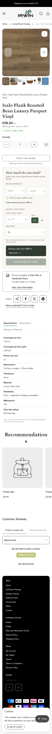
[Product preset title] (22, 467)
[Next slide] (43, 52)
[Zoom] (44, 34)
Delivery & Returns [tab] (13, 329)
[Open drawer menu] (4, 13)
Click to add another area (19, 198)
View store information (22, 287)
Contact (9, 610)
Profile (8, 626)
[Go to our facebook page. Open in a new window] (9, 687)
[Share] (17, 298)
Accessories (11, 602)
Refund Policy (11, 635)
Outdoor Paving (12, 594)
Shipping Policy (12, 639)
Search (9, 659)
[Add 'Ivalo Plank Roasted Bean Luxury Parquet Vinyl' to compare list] (46, 144)
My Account (11, 651)
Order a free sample (26, 158)
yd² (42, 220)
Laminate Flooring (13, 589)
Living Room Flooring (21, 24)
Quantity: (6, 137)
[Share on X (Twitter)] (34, 298)
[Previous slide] (8, 52)
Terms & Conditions (14, 663)
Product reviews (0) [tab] (14, 530)
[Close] (45, 711)
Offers (8, 606)
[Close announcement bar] (48, 3)
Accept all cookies (14, 727)
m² (35, 220)
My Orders (10, 655)
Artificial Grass (12, 598)
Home (4, 24)
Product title (8, 492)
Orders (8, 622)
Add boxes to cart (26, 262)
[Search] (41, 13)
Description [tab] (25, 323)
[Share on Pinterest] (43, 298)
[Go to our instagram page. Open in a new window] (18, 687)
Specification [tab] (10, 323)
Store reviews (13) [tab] (37, 530)
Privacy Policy (12, 668)
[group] (6, 81)
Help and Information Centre (17, 631)
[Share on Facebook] (25, 298)
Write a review (26, 555)
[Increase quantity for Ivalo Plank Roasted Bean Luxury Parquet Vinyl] (34, 144)
